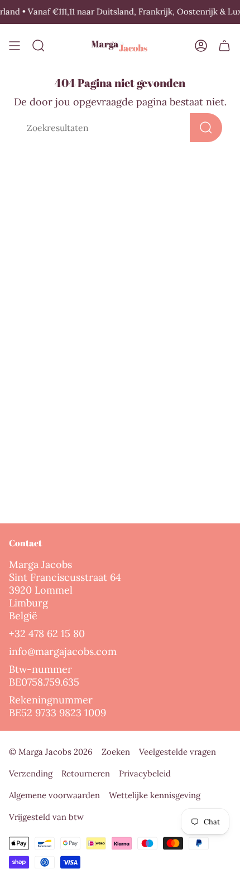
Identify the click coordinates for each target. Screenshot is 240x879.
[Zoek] (206, 127)
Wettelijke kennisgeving (154, 795)
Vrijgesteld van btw (46, 817)
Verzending (30, 773)
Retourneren (85, 773)
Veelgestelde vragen (177, 751)
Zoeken (116, 751)
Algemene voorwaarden (54, 795)
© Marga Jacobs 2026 (51, 751)
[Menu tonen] (14, 46)
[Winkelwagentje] (224, 46)
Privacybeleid (145, 773)
